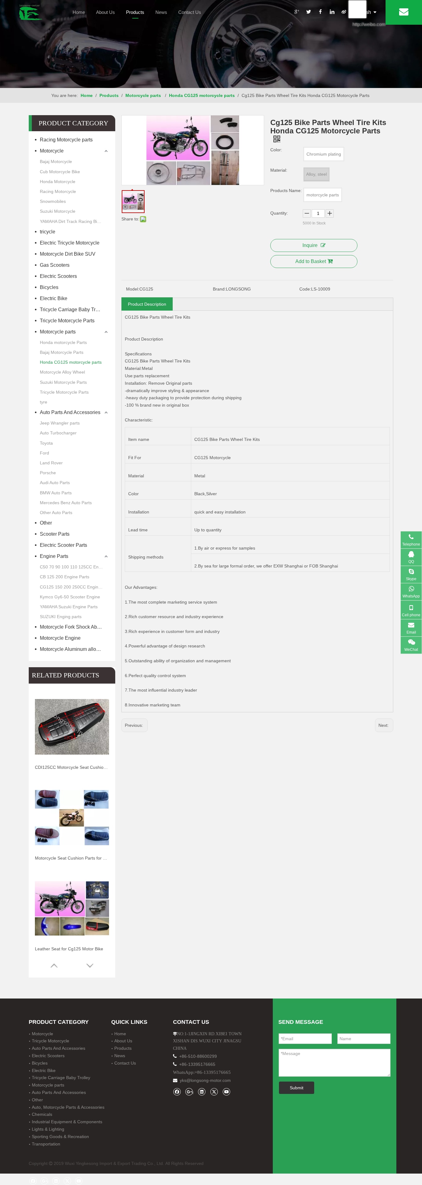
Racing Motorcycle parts (66, 139)
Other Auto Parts (56, 512)
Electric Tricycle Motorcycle (69, 242)
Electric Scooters (58, 276)
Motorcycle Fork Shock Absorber (74, 627)
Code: (305, 289)
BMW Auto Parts (56, 492)
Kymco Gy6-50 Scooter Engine (70, 596)
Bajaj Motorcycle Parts (61, 352)
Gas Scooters (55, 265)
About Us (105, 12)
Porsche (48, 472)
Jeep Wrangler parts (60, 423)
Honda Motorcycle (57, 181)
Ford (44, 452)
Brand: (219, 289)
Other (46, 523)
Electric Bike (53, 298)
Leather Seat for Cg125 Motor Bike (69, 948)
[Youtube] (226, 1091)
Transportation (46, 1143)
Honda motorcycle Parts (63, 342)
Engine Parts (54, 556)
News (161, 12)
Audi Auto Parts (55, 482)
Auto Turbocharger (58, 432)
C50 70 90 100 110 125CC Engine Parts (74, 566)
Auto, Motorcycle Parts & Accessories (68, 1107)
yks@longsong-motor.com (205, 1080)
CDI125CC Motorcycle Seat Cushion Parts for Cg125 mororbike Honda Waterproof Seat (72, 767)
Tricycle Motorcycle (50, 1040)
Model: (132, 289)
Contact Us (189, 12)
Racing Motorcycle (58, 191)
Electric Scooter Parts (63, 545)
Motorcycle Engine (60, 638)
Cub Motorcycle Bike (60, 171)
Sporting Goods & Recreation (60, 1136)
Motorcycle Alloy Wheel (62, 372)
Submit (296, 1087)
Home (79, 12)
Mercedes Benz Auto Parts (66, 502)
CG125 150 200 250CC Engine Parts (74, 586)
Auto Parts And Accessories (70, 412)
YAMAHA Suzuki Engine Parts (69, 606)
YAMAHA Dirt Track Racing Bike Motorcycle (74, 221)
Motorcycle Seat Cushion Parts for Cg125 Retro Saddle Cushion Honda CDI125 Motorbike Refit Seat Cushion (72, 858)
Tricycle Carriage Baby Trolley (74, 309)
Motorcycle (52, 150)
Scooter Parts (55, 534)
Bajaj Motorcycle (56, 161)
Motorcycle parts (58, 331)
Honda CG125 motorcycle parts (71, 362)
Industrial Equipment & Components (67, 1121)
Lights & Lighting (48, 1129)
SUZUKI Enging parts (61, 616)
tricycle (47, 231)
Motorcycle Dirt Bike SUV (67, 254)
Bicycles (49, 287)
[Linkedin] (332, 12)
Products (135, 12)
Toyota (46, 443)
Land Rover (51, 462)
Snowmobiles (53, 201)
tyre (43, 402)
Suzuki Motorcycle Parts (63, 382)
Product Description (147, 304)
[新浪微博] (343, 12)
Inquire (310, 245)
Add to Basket (310, 261)
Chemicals (42, 1114)
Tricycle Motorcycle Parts (67, 320)
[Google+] (297, 12)
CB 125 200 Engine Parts (64, 576)
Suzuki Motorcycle (57, 211)
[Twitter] (308, 12)
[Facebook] (320, 12)
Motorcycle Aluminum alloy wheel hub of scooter (74, 649)
